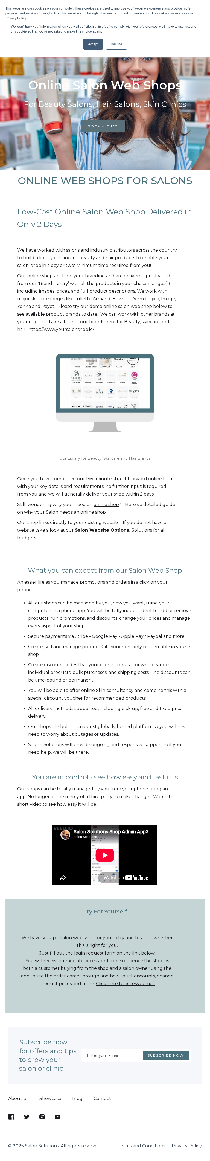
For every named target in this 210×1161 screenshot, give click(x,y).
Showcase (50, 1098)
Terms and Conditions (141, 1145)
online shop (106, 504)
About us (18, 1098)
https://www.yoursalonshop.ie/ (61, 329)
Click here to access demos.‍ (125, 983)
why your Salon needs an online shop (65, 512)
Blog (77, 1098)
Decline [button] (116, 44)
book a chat (103, 126)
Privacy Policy (187, 1145)
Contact (102, 1098)
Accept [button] (93, 44)
